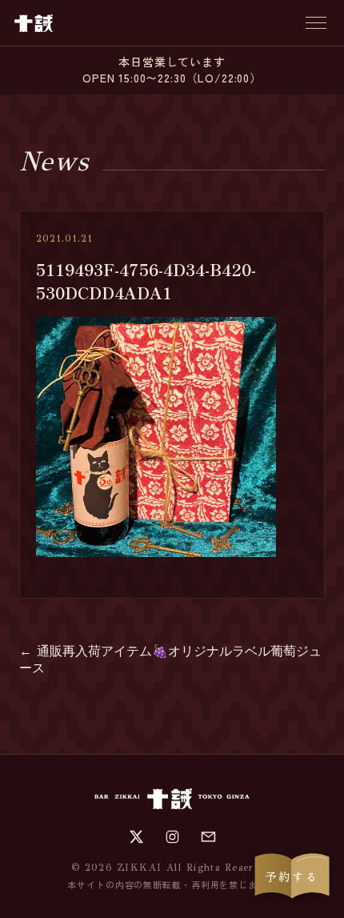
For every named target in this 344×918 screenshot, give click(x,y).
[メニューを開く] (316, 23)
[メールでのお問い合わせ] (208, 836)
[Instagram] (172, 836)
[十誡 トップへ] (33, 23)
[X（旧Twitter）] (136, 836)
